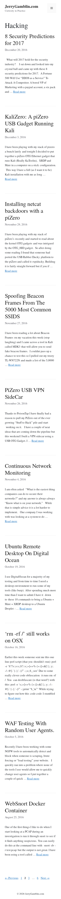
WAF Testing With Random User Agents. (29, 726)
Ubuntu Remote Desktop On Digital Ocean (27, 553)
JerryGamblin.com (21, 6)
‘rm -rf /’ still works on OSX (27, 637)
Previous (11, 878)
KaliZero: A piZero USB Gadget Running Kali (29, 123)
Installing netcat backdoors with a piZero (24, 210)
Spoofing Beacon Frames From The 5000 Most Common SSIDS (28, 306)
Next (45, 878)
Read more (19, 91)
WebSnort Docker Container (25, 806)
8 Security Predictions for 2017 (29, 39)
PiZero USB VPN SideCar (24, 393)
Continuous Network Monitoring (28, 469)
